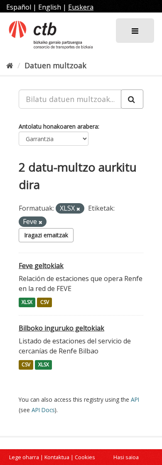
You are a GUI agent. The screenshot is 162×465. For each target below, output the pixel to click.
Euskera (80, 7)
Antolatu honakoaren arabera (58, 126)
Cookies (85, 457)
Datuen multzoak (55, 65)
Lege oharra (24, 457)
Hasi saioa (126, 457)
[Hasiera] (9, 65)
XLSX (27, 302)
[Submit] (132, 99)
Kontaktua (56, 457)
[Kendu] (78, 209)
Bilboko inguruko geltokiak (61, 328)
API (135, 399)
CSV (44, 302)
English (49, 7)
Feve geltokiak (41, 265)
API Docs (43, 410)
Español (18, 7)
